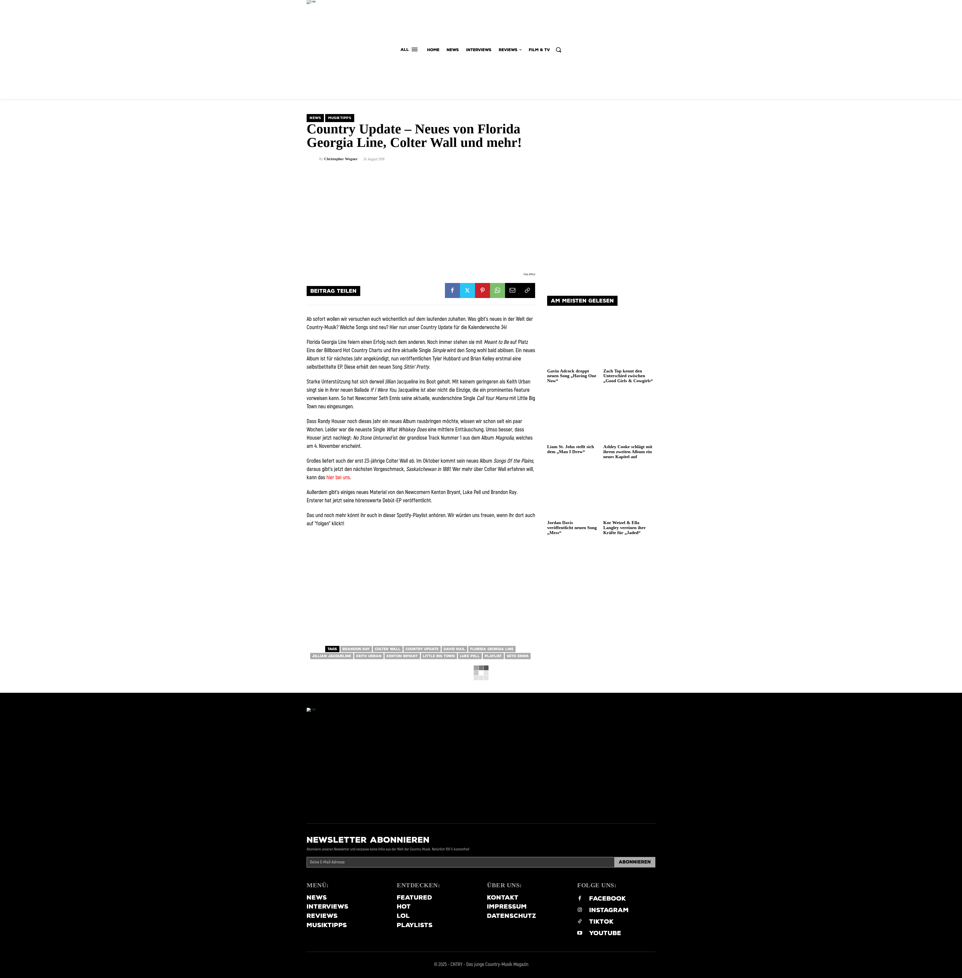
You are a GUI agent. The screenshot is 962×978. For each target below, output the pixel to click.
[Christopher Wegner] (313, 159)
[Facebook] (452, 290)
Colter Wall (388, 649)
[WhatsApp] (497, 290)
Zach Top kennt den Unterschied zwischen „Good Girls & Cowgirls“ (628, 375)
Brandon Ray (356, 649)
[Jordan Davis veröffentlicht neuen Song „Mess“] (573, 492)
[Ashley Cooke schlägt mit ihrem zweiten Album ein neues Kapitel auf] (629, 416)
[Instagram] (579, 910)
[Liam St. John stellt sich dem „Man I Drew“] (573, 416)
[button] (558, 50)
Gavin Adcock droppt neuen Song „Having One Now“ (571, 375)
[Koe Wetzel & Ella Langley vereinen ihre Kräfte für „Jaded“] (629, 492)
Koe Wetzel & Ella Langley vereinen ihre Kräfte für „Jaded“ (624, 527)
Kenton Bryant (402, 656)
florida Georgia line (492, 649)
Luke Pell (470, 656)
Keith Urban (369, 656)
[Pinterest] (482, 290)
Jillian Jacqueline (331, 656)
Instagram (609, 910)
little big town (439, 656)
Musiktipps (339, 118)
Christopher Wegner (341, 159)
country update (422, 649)
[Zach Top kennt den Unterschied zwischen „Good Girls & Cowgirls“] (629, 340)
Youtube (605, 933)
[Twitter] (467, 290)
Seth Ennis (518, 656)
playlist (493, 656)
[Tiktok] (579, 921)
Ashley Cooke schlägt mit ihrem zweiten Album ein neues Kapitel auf (627, 451)
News (315, 118)
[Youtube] (579, 933)
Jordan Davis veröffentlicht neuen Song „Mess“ (572, 527)
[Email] (512, 290)
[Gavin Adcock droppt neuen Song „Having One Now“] (573, 340)
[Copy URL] (527, 290)
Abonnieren (635, 861)
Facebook (607, 898)
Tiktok (601, 921)
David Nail (454, 649)
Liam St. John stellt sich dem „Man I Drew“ (570, 449)
